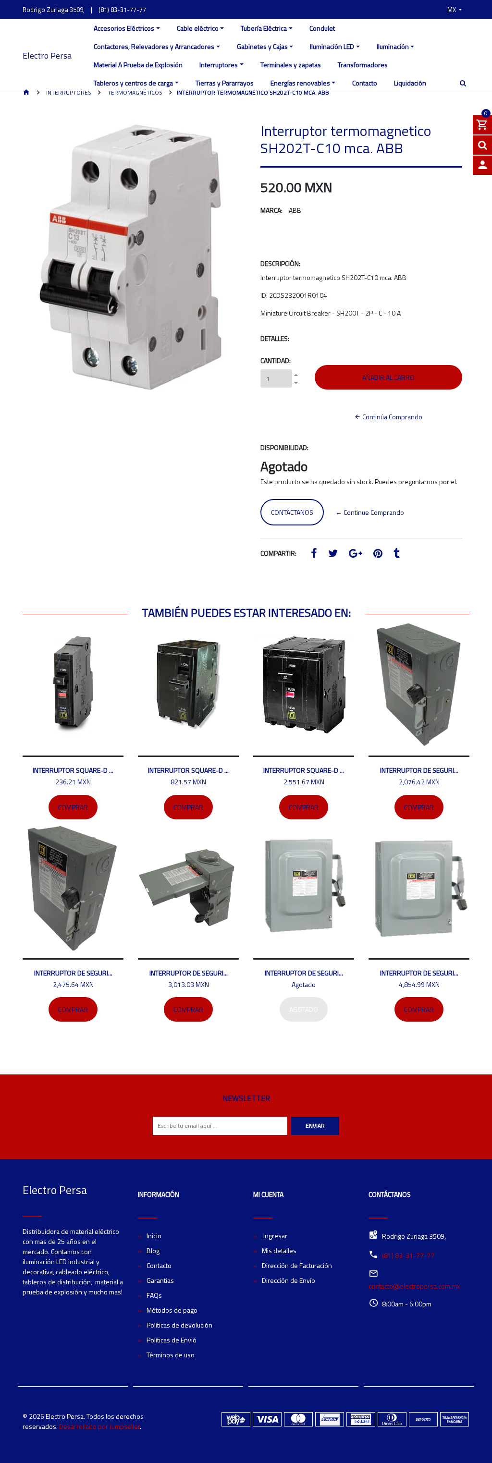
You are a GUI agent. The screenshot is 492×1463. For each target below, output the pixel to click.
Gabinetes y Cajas (262, 46)
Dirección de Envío (288, 1280)
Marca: (271, 210)
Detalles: (274, 338)
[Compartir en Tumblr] (397, 554)
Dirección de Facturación (297, 1265)
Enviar (315, 1125)
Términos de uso (171, 1355)
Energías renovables (300, 83)
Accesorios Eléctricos (124, 28)
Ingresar (274, 1236)
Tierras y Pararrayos (225, 83)
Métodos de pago (172, 1310)
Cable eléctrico (198, 28)
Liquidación (410, 83)
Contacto (364, 83)
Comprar (73, 807)
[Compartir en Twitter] (333, 554)
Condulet (322, 28)
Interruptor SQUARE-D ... (73, 770)
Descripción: (280, 263)
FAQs (154, 1295)
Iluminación (393, 46)
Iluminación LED (332, 46)
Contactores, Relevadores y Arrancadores (154, 46)
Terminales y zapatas (290, 65)
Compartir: (278, 553)
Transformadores (363, 65)
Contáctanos (292, 512)
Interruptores (218, 65)
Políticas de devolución (179, 1325)
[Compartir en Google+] (355, 554)
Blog (153, 1250)
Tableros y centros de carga (133, 83)
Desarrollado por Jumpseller (99, 1426)
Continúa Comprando (391, 417)
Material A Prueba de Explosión (138, 65)
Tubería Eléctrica (264, 28)
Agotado (303, 1009)
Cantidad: (275, 360)
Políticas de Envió (172, 1340)
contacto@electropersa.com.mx (414, 1286)
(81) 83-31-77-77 (122, 9)
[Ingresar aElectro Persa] (482, 165)
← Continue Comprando (369, 512)
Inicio (154, 1236)
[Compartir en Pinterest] (377, 554)
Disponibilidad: (284, 447)
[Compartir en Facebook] (314, 554)
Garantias (160, 1280)
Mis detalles (279, 1250)
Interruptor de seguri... (419, 770)
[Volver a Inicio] (26, 93)
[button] (454, 9)
